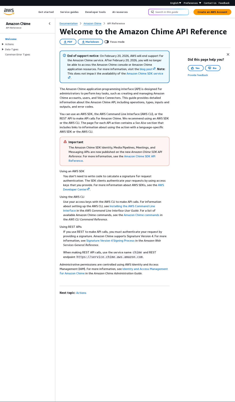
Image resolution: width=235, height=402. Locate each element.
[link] (116, 23)
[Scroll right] (130, 12)
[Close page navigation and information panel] (228, 54)
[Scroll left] (35, 12)
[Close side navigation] (49, 23)
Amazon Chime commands (141, 215)
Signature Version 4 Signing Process (110, 240)
